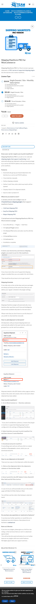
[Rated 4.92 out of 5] (26, 578)
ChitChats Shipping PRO (10, 208)
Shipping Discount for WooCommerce (9, 570)
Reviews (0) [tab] (5, 149)
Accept (5, 601)
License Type (5, 76)
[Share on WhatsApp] (2, 133)
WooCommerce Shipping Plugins (9, 130)
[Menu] (2, 4)
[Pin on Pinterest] (15, 133)
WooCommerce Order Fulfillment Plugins (17, 128)
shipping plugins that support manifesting (13, 159)
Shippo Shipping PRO (9, 214)
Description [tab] (6, 146)
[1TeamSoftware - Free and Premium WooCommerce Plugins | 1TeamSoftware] (18, 4)
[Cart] (33, 4)
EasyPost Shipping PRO (10, 211)
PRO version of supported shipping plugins (22, 70)
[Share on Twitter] (9, 133)
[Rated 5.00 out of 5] (9, 578)
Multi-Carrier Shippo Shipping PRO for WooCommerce (26, 571)
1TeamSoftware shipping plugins (12, 202)
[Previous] (1, 568)
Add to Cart (17, 116)
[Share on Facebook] (6, 133)
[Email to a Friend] (12, 133)
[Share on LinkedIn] (18, 133)
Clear (33, 76)
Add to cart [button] (9, 582)
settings (16, 596)
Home (7, 11)
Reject (12, 601)
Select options (27, 582)
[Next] (35, 568)
